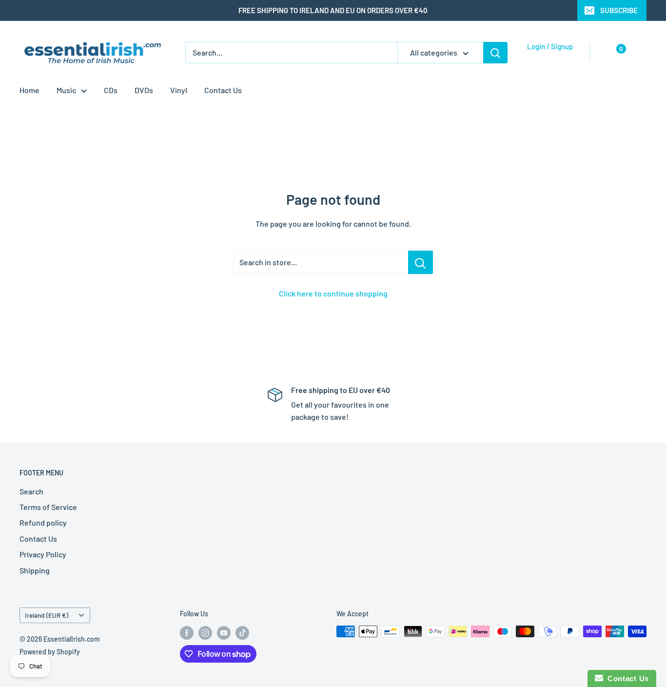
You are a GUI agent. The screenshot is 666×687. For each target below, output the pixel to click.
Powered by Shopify (50, 652)
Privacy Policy (43, 554)
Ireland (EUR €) (46, 615)
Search (31, 491)
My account (547, 57)
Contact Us (223, 90)
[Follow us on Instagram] (205, 632)
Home (29, 90)
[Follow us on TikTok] (242, 632)
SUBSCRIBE (619, 10)
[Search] (495, 52)
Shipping (35, 570)
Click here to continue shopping (333, 293)
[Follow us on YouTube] (224, 632)
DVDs (144, 90)
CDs (111, 90)
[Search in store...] (420, 262)
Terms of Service (48, 506)
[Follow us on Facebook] (187, 632)
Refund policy (43, 522)
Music (66, 90)
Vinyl (178, 90)
